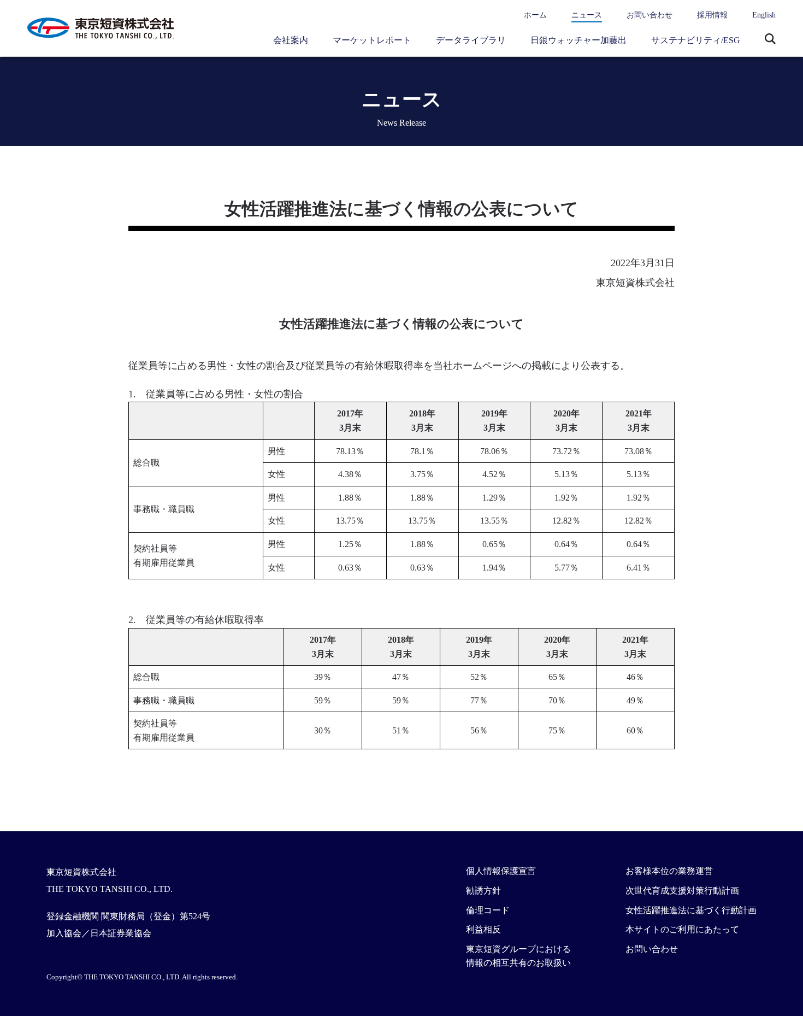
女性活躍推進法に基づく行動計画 (691, 910)
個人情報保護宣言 (501, 871)
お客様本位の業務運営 (669, 871)
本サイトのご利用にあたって (682, 929)
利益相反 (483, 929)
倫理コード (488, 910)
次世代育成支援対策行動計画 (682, 890)
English (764, 15)
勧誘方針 (483, 890)
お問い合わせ (649, 15)
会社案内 (290, 40)
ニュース (586, 15)
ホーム (535, 15)
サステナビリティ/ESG (695, 40)
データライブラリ (471, 40)
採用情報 (712, 15)
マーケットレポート (372, 40)
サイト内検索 (770, 40)
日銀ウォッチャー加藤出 (578, 40)
